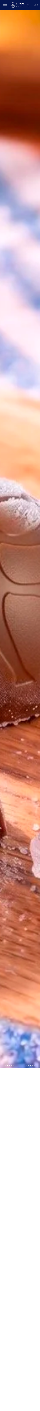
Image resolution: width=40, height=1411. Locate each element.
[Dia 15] (34, 1065)
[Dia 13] (30, 1065)
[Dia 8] (20, 1065)
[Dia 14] (32, 1065)
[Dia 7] (17, 1065)
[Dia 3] (9, 1065)
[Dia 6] (15, 1065)
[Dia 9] (22, 1065)
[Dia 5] (13, 1065)
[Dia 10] (24, 1065)
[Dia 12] (28, 1065)
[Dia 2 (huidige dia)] (7, 1065)
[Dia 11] (26, 1065)
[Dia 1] (5, 1065)
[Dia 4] (11, 1065)
